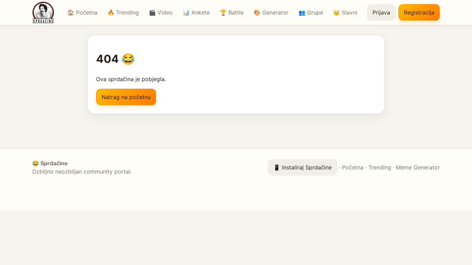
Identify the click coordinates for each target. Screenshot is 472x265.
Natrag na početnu (126, 97)
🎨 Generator (271, 12)
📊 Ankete (196, 12)
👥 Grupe (311, 12)
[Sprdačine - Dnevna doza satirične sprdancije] (45, 12)
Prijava (381, 12)
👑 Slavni (345, 12)
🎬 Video (161, 12)
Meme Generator (418, 167)
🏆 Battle (232, 12)
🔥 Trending (123, 12)
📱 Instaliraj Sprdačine (302, 167)
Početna (353, 167)
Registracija (419, 12)
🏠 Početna (82, 12)
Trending (379, 167)
